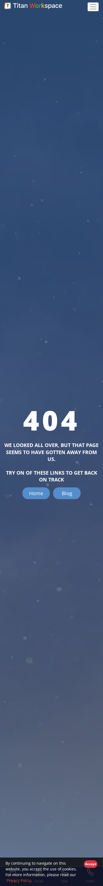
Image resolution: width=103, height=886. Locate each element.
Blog (67, 493)
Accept (90, 864)
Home (36, 493)
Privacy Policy (18, 880)
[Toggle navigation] (93, 6)
